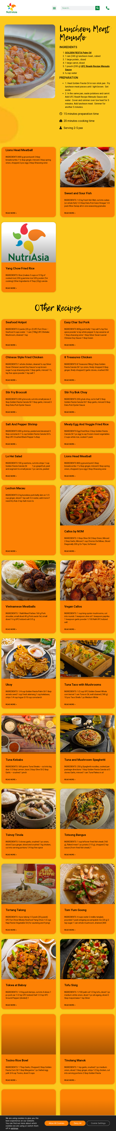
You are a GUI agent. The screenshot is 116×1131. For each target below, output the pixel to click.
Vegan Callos (73, 606)
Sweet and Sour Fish (78, 193)
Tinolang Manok (75, 1060)
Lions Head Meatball (19, 150)
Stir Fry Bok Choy (75, 392)
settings (14, 1128)
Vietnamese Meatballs (21, 606)
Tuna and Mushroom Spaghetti (84, 759)
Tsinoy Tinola (14, 835)
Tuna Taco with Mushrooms (82, 684)
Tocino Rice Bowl (17, 1060)
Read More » (11, 213)
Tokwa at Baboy (16, 985)
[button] (54, 8)
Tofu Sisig (71, 985)
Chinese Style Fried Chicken (24, 357)
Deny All (77, 1123)
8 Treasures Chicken (78, 357)
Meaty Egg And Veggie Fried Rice (86, 424)
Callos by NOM (74, 531)
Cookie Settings (98, 1123)
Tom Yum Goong (75, 910)
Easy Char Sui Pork (77, 322)
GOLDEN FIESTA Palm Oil (78, 52)
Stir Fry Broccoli (16, 392)
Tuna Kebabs (14, 759)
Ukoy (9, 684)
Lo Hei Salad (14, 456)
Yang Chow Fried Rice (20, 268)
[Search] (97, 8)
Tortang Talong (16, 910)
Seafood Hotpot (16, 322)
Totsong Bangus (75, 835)
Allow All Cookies (56, 1123)
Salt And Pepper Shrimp (21, 424)
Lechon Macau (15, 488)
